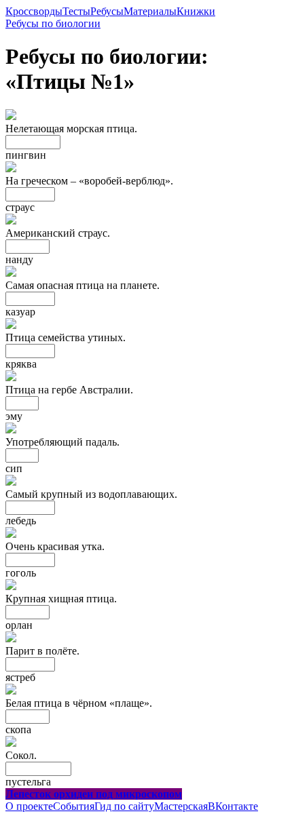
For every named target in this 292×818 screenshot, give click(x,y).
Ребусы (107, 11)
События (73, 806)
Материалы (150, 11)
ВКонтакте (233, 806)
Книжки (196, 11)
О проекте (29, 806)
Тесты (76, 11)
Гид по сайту (124, 806)
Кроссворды (33, 11)
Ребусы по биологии (53, 23)
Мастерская (181, 806)
